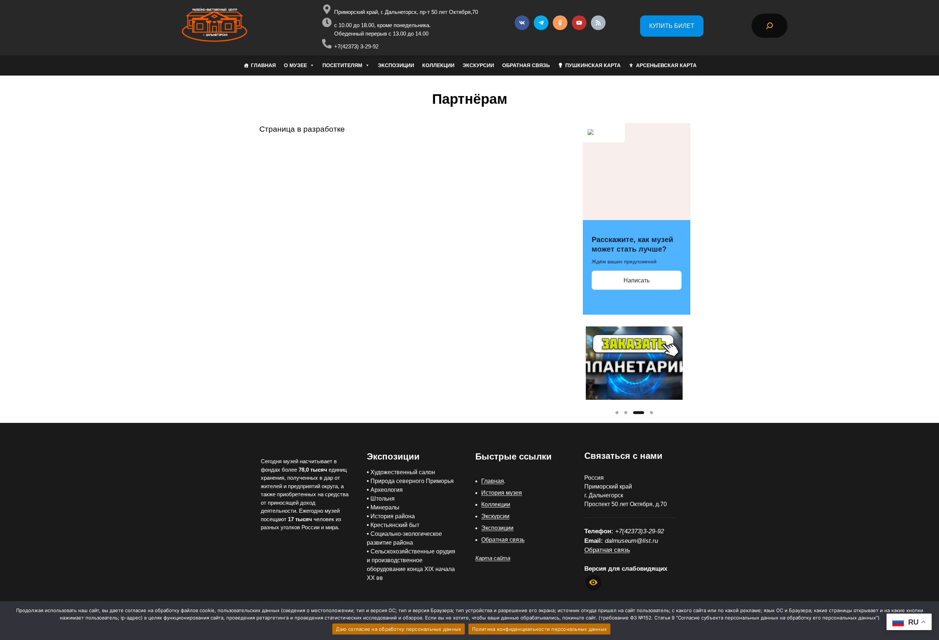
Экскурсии (495, 516)
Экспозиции (497, 528)
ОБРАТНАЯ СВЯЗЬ (526, 65)
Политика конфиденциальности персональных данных (539, 629)
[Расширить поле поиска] (770, 26)
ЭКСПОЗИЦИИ (396, 65)
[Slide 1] (617, 412)
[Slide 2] (625, 412)
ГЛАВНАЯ (263, 65)
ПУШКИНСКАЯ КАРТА (593, 65)
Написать (637, 280)
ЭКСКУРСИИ (478, 65)
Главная (492, 481)
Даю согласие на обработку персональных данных (398, 629)
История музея (501, 493)
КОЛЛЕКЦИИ (438, 65)
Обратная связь (503, 540)
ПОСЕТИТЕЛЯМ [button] (342, 65)
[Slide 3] (638, 412)
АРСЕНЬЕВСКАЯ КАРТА (666, 65)
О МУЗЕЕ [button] (295, 65)
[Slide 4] (651, 412)
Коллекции (495, 504)
